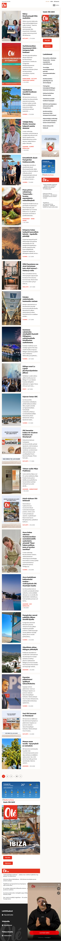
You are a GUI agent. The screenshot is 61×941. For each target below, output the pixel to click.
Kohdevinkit (26, 219)
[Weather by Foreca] (8, 800)
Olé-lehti (47, 1)
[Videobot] (44, 911)
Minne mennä (26, 79)
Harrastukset (33, 489)
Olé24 (51, 1)
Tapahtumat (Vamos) (28, 80)
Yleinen (25, 114)
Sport (24, 389)
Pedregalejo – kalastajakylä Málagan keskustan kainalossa (49, 88)
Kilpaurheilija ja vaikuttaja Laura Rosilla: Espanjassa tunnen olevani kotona (50, 120)
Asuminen (25, 146)
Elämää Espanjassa (28, 147)
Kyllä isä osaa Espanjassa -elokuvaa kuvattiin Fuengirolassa (50, 106)
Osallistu (25, 287)
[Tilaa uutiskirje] (50, 146)
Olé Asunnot (56, 1)
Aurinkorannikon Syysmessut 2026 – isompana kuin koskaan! (49, 113)
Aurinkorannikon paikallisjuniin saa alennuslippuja (48, 81)
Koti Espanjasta (27, 605)
